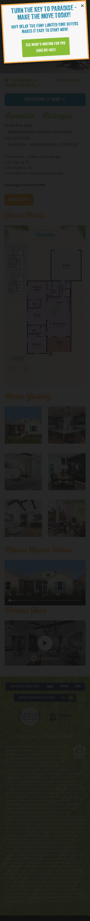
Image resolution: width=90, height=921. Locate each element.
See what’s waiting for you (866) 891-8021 (46, 47)
